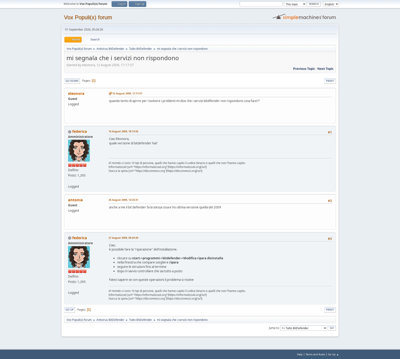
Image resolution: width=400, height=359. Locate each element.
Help (300, 354)
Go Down (72, 81)
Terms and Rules (315, 354)
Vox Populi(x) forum (88, 17)
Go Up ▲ (333, 354)
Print (330, 81)
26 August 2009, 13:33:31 (123, 199)
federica (79, 131)
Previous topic (304, 69)
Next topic (325, 69)
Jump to (274, 328)
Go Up (70, 309)
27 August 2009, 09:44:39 (123, 237)
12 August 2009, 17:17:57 (127, 93)
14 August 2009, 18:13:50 (123, 131)
